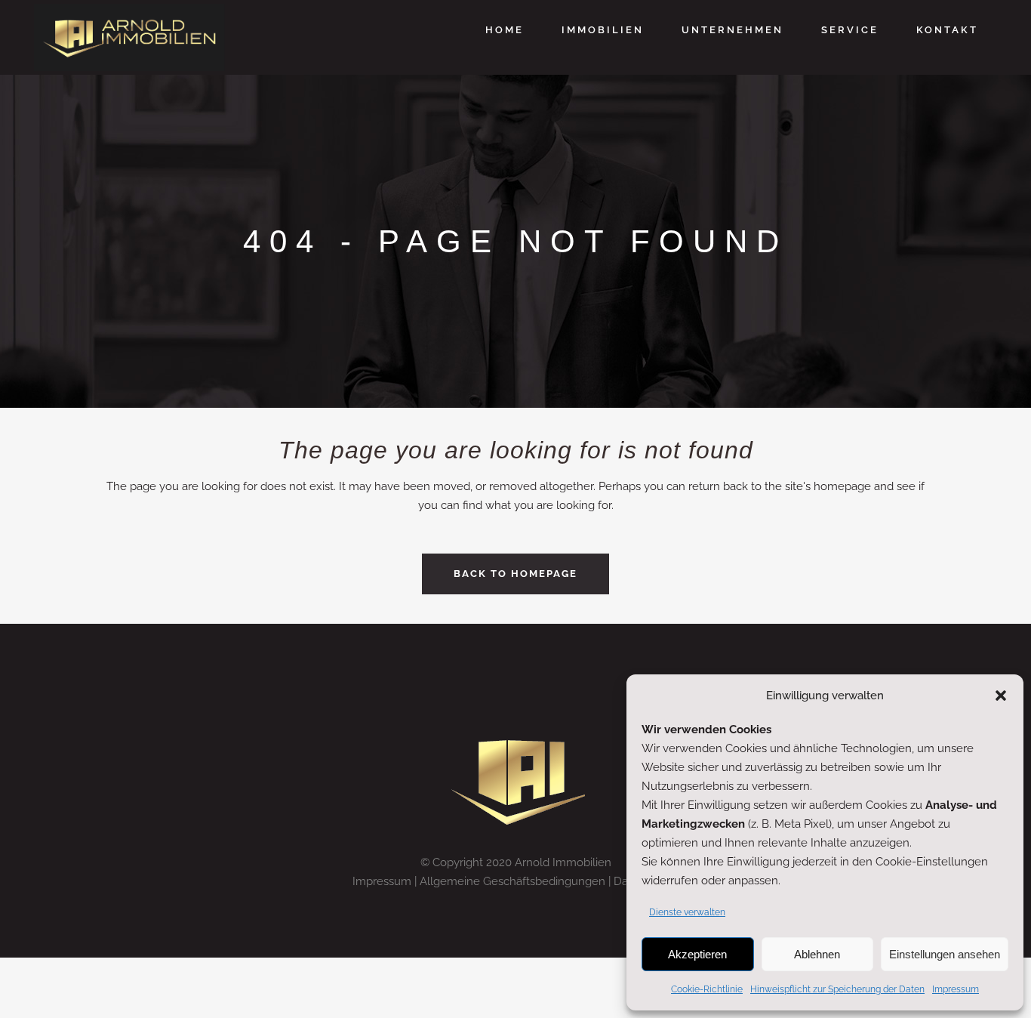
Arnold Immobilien (563, 862)
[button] (1000, 695)
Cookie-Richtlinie (707, 989)
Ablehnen (817, 954)
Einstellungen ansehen (944, 954)
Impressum (955, 989)
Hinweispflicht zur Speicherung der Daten (837, 989)
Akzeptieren (697, 954)
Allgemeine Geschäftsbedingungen (512, 881)
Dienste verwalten (687, 912)
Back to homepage (515, 573)
